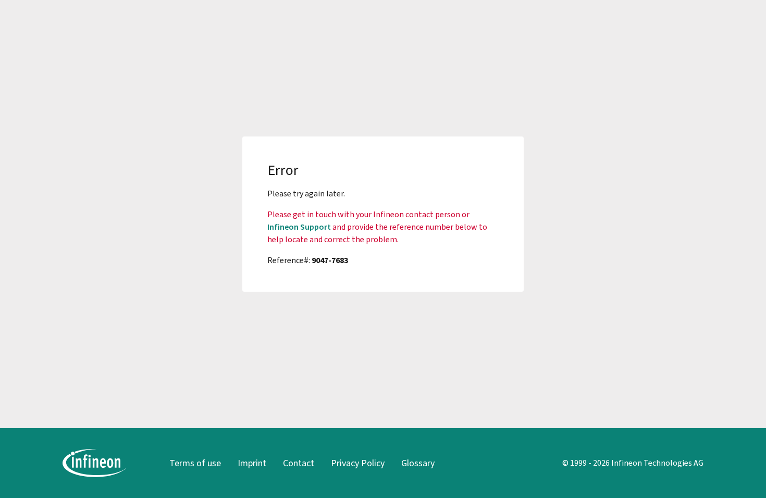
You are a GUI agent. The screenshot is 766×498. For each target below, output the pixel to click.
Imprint (252, 463)
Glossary (418, 463)
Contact (298, 463)
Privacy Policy (358, 463)
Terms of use (195, 463)
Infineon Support (299, 226)
